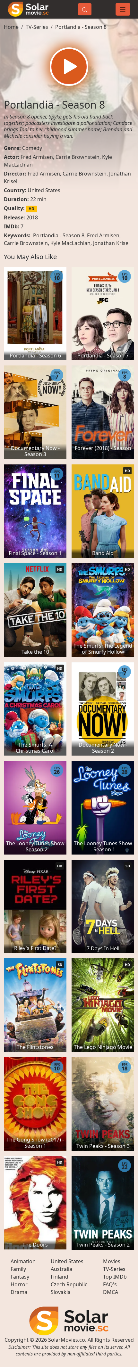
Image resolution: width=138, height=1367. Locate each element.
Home (11, 26)
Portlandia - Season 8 (81, 26)
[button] (69, 66)
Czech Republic (69, 1284)
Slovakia (61, 1292)
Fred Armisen (37, 156)
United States (44, 190)
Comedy (32, 147)
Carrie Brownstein (77, 156)
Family (18, 1269)
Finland (59, 1276)
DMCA (110, 1292)
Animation (23, 1261)
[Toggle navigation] (123, 9)
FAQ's (110, 1284)
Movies (111, 1261)
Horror (19, 1284)
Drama (19, 1292)
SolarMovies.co (66, 1339)
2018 (32, 217)
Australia (61, 1269)
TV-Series (37, 26)
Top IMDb (115, 1276)
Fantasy (20, 1276)
